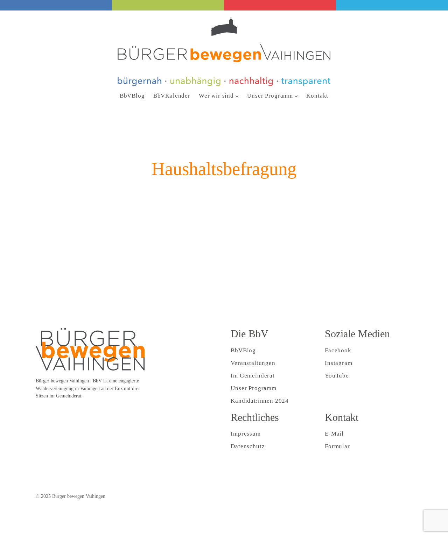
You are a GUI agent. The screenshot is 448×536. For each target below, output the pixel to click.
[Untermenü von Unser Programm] (296, 96)
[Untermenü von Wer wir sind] (237, 96)
